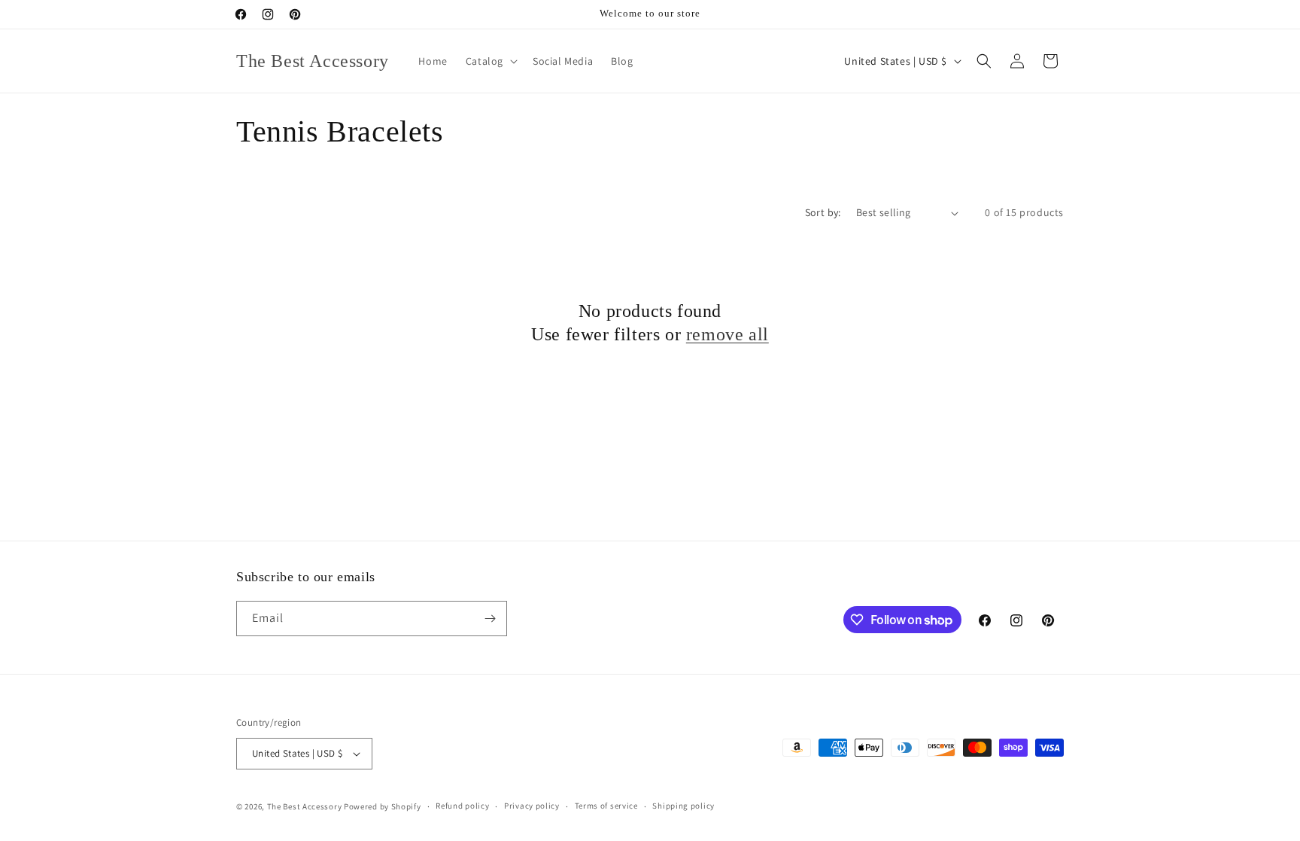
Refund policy (462, 805)
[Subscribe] (489, 618)
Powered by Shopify (382, 806)
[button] (490, 61)
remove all (727, 334)
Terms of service (606, 805)
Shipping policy (683, 805)
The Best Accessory (304, 806)
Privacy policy (532, 805)
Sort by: (823, 212)
